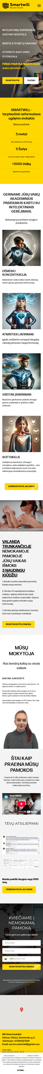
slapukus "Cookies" (21, 1056)
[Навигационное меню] (39, 6)
